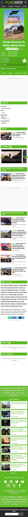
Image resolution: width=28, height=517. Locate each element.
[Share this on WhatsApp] (9, 318)
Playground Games (12, 55)
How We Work (16, 388)
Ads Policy (6, 393)
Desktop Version (14, 395)
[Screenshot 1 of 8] (11, 156)
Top (2, 388)
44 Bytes (9, 491)
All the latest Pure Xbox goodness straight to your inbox (14, 510)
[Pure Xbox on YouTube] (11, 482)
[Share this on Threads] (20, 318)
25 (10, 138)
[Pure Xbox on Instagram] (8, 486)
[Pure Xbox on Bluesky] (22, 482)
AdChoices (15, 491)
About (6, 388)
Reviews (11, 73)
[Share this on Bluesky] (12, 318)
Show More (14, 473)
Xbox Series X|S (12, 52)
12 (10, 179)
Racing (3, 112)
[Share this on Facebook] (14, 318)
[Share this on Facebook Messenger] (23, 318)
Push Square (20, 497)
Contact (6, 390)
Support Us (24, 388)
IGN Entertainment (21, 490)
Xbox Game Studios (12, 53)
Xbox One (4, 123)
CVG (12, 504)
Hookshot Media (9, 490)
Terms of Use (21, 390)
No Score (4, 65)
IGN (3, 501)
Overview (4, 73)
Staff (10, 388)
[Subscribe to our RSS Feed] (5, 482)
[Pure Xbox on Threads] (14, 486)
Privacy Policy (12, 390)
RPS (16, 504)
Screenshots (18, 73)
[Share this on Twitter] (17, 318)
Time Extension (5, 499)
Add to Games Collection (10, 68)
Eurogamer (8, 501)
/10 (9, 60)
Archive (13, 393)
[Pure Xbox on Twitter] (16, 482)
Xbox (27, 139)
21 (10, 261)
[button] (26, 157)
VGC (14, 501)
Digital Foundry (14, 499)
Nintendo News (23, 499)
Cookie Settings (20, 393)
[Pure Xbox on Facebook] (19, 486)
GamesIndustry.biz (21, 501)
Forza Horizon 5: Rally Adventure (14, 45)
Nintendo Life (12, 497)
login (19, 358)
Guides (25, 73)
